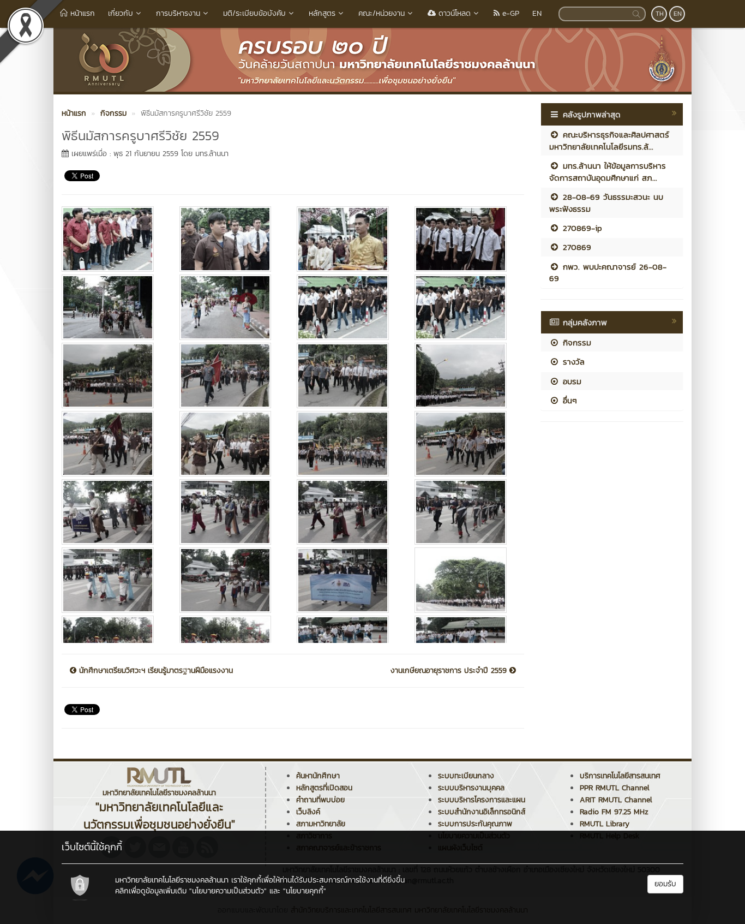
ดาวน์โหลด (453, 13)
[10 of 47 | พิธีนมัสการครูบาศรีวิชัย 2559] (230, 375)
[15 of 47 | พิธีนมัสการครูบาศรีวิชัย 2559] (347, 443)
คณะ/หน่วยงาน (381, 13)
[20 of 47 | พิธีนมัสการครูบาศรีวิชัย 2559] (465, 512)
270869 (575, 247)
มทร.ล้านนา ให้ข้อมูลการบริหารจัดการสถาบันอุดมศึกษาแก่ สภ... (607, 171)
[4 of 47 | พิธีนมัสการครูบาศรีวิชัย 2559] (465, 239)
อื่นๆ (568, 400)
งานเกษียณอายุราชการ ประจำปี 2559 (449, 670)
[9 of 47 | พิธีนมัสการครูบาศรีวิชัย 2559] (112, 375)
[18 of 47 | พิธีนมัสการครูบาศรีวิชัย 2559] (230, 512)
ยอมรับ (665, 884)
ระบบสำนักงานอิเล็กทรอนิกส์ (481, 812)
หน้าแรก (81, 13)
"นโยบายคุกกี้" (304, 891)
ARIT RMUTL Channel (616, 800)
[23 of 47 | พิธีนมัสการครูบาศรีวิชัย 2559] (347, 580)
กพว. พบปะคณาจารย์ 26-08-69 (607, 272)
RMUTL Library (604, 824)
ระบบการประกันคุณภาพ (475, 824)
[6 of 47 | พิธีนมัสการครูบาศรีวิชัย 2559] (230, 307)
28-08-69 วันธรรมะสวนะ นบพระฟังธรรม (606, 202)
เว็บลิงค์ (308, 812)
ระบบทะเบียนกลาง (466, 776)
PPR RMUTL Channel (615, 788)
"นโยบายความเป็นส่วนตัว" (228, 891)
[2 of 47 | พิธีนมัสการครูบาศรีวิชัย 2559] (230, 239)
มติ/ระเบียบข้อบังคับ (254, 13)
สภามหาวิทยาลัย (320, 824)
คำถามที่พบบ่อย (320, 800)
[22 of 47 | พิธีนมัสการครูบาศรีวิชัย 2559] (230, 580)
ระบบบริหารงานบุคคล (471, 788)
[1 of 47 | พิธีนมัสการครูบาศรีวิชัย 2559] (112, 239)
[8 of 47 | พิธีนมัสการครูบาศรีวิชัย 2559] (465, 307)
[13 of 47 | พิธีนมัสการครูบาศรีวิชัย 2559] (112, 443)
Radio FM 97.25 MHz (614, 812)
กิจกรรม (575, 342)
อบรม (570, 381)
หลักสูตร (322, 13)
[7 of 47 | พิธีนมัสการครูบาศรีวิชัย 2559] (347, 307)
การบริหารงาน (178, 13)
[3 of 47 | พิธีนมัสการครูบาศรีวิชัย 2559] (347, 239)
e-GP (509, 13)
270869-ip (581, 228)
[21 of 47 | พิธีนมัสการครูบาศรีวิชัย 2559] (112, 580)
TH (660, 14)
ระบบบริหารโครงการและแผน (481, 800)
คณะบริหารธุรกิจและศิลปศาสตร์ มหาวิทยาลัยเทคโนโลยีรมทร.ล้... (609, 140)
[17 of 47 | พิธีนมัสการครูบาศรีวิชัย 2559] (112, 512)
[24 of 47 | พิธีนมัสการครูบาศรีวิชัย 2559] (465, 580)
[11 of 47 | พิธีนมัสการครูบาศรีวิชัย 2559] (347, 375)
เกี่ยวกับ (120, 13)
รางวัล (572, 361)
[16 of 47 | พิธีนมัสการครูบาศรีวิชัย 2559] (465, 443)
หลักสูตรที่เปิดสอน (324, 788)
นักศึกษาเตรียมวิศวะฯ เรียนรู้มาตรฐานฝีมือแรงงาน (154, 670)
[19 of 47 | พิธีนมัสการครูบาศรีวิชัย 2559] (347, 512)
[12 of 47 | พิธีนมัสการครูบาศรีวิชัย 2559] (465, 375)
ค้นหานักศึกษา (318, 776)
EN (537, 13)
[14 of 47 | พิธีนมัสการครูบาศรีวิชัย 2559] (230, 443)
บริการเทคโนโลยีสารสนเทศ (620, 776)
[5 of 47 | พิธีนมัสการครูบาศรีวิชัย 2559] (112, 307)
